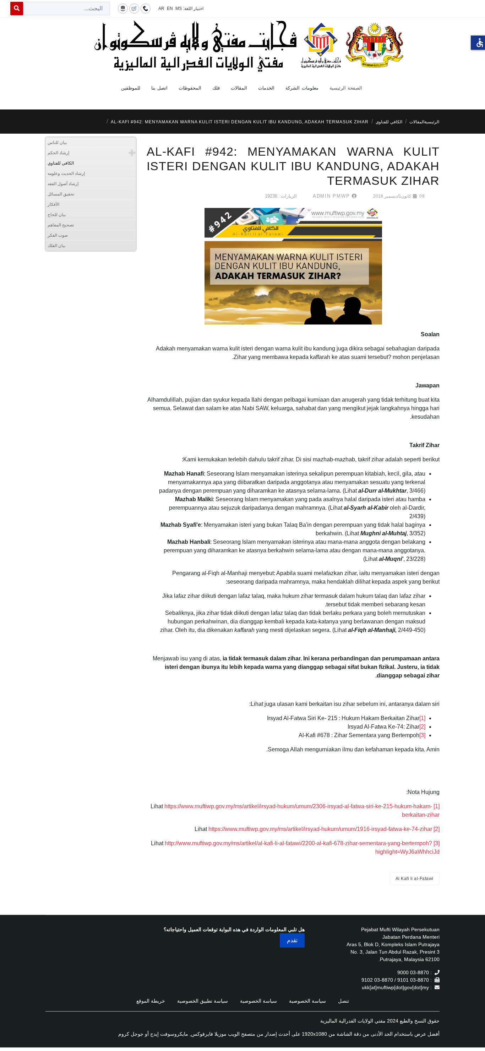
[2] (422, 727)
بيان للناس (57, 142)
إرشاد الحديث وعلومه (66, 173)
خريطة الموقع (150, 1001)
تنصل (343, 1001)
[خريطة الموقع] (123, 8)
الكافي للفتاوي (61, 163)
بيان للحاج (57, 214)
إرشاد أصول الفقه (63, 183)
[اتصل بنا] (145, 8)
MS (178, 8)
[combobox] (66, 8)
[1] (422, 718)
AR (161, 8)
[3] (422, 735)
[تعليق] (134, 8)
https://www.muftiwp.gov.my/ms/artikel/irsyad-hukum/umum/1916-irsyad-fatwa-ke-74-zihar (320, 829)
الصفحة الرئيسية (346, 88)
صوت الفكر (58, 235)
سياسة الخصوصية (307, 1001)
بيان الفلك (56, 245)
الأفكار (53, 204)
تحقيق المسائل (61, 194)
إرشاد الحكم (58, 152)
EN (170, 8)
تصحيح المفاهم (61, 224)
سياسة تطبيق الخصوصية (202, 1001)
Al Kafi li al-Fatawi (415, 878)
